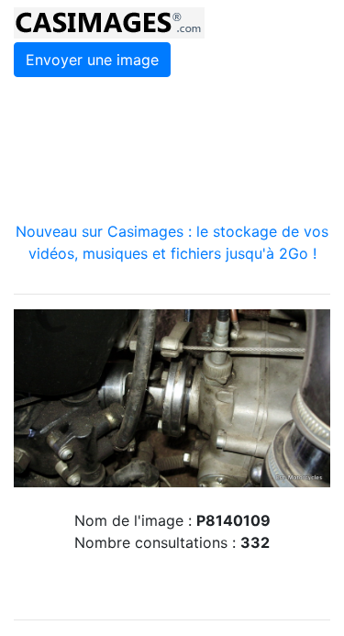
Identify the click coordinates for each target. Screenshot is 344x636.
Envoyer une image (92, 59)
